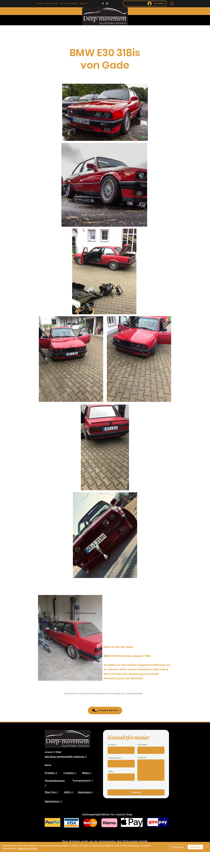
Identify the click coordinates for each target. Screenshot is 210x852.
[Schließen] (206, 847)
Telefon (111, 771)
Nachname (142, 745)
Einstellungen (177, 846)
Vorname (112, 745)
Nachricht (142, 757)
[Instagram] (107, 3)
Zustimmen (195, 846)
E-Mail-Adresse (114, 758)
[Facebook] (102, 3)
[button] (172, 4)
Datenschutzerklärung (27, 848)
